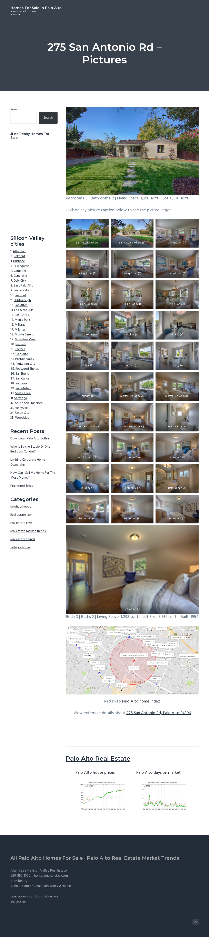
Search (15, 109)
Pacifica (20, 349)
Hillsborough (22, 300)
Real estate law (21, 515)
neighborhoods (20, 506)
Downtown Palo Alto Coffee (29, 438)
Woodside (22, 417)
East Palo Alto (23, 285)
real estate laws (21, 523)
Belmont (19, 256)
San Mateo (23, 388)
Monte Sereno (24, 334)
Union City (22, 413)
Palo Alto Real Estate (98, 758)
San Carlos (23, 378)
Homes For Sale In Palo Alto (36, 8)
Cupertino (20, 276)
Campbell (20, 271)
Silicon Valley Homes (46, 897)
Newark (21, 344)
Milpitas (20, 329)
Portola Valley (24, 359)
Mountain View (25, 339)
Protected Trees (21, 486)
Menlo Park (22, 320)
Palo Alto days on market (158, 772)
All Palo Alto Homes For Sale (46, 858)
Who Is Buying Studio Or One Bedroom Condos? (30, 449)
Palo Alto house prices (95, 772)
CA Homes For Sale (21, 897)
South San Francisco (29, 403)
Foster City (21, 290)
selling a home (20, 547)
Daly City (20, 280)
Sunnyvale (21, 408)
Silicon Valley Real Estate (48, 870)
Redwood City (25, 364)
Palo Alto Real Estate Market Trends (133, 858)
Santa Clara (23, 393)
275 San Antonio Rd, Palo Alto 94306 (158, 713)
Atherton (19, 251)
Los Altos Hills (23, 310)
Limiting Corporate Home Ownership (27, 462)
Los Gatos (22, 315)
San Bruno (22, 373)
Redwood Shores (27, 369)
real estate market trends (28, 531)
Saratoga (20, 398)
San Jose (21, 383)
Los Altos (21, 305)
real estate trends (22, 539)
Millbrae (20, 324)
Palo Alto (22, 354)
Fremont (20, 295)
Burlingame (21, 266)
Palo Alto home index (141, 701)
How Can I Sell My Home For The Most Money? (32, 475)
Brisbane (19, 261)
